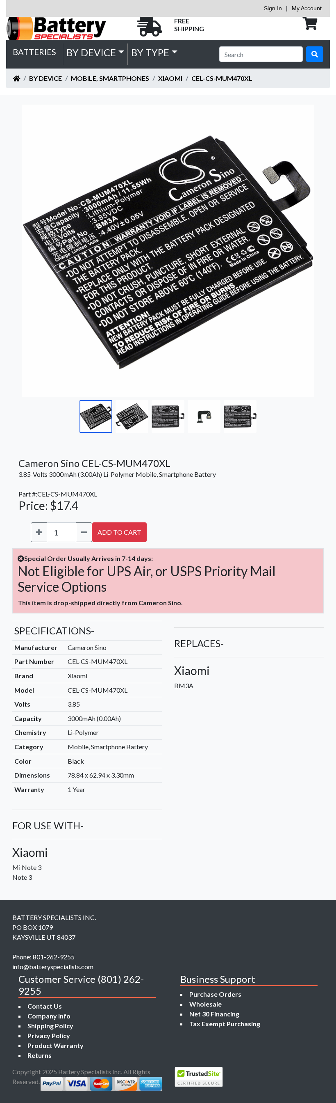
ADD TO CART (119, 532)
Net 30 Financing (214, 1014)
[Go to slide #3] (168, 416)
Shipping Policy (50, 1026)
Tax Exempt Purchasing (224, 1023)
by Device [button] (91, 52)
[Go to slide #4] (204, 416)
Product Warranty (55, 1045)
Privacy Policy (48, 1035)
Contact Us (44, 1006)
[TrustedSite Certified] (198, 1077)
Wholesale (205, 1004)
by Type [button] (150, 52)
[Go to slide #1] (95, 416)
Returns (39, 1055)
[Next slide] (301, 251)
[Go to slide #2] (132, 416)
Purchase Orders (215, 994)
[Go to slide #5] (240, 416)
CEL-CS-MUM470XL (221, 78)
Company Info (48, 1016)
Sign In (273, 8)
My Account (307, 8)
